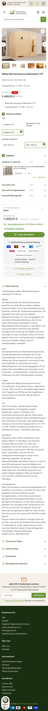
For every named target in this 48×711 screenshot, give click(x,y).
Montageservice (9, 630)
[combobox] (24, 19)
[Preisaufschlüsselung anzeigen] (42, 209)
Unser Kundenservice (11, 627)
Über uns (6, 646)
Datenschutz (7, 687)
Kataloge (5, 649)
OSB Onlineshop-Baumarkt (27, 704)
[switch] (5, 707)
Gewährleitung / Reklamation (14, 634)
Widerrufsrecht (8, 690)
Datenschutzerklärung (14, 600)
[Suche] (43, 19)
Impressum (7, 693)
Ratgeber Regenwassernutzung (15, 624)
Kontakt (5, 621)
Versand (5, 665)
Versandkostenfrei (15, 224)
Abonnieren (38, 595)
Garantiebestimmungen (12, 661)
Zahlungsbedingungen (11, 668)
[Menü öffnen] (4, 12)
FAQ (3, 617)
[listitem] (31, 3)
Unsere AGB (7, 683)
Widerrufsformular (10, 671)
